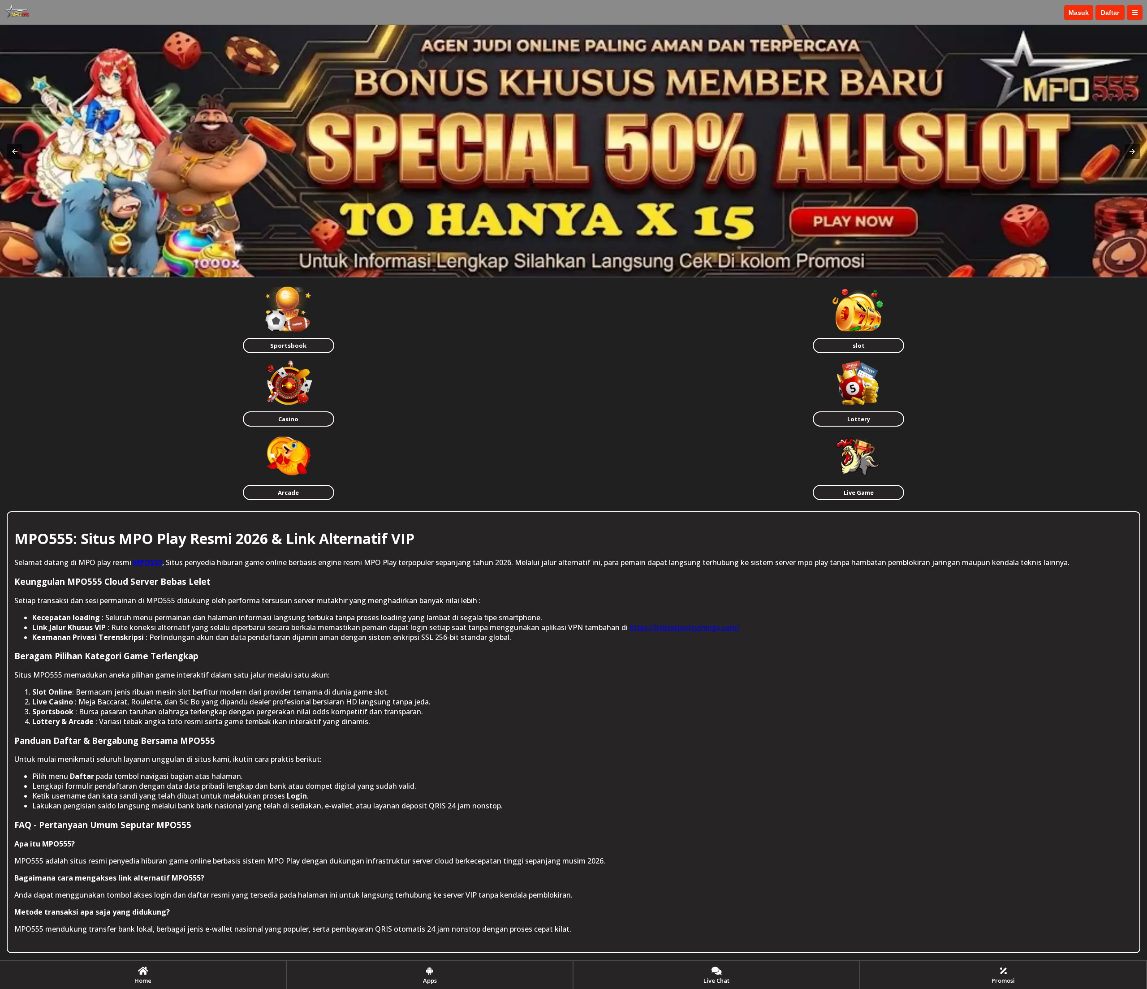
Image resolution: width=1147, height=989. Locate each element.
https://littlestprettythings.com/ (684, 627)
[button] (14, 151)
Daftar (1110, 12)
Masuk (1079, 12)
